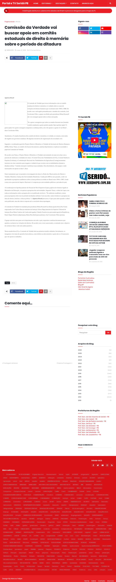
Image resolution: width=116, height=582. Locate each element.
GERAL (18, 525)
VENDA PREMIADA (64, 570)
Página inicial (9, 22)
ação (67, 474)
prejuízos (45, 553)
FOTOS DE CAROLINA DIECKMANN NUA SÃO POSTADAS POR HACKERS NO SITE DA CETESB (99, 239)
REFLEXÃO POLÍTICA (9, 559)
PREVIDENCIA (7, 556)
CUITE (86, 498)
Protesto (32, 556)
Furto (97, 522)
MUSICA (88, 539)
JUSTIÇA (24, 536)
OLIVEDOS (38, 546)
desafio (63, 505)
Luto (71, 536)
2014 (94, 390)
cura (100, 498)
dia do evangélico (78, 508)
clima (88, 491)
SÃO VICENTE (108, 559)
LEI (30, 536)
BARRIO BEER (32, 485)
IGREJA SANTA (25, 529)
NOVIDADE (92, 542)
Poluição (13, 553)
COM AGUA (27, 495)
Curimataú (17, 502)
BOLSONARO (25, 488)
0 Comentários (35, 50)
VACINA (54, 570)
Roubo (91, 559)
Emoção (18, 515)
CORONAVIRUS (44, 498)
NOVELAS (83, 542)
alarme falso (25, 478)
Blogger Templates (30, 576)
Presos (97, 553)
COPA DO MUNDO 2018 (19, 498)
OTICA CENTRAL (107, 546)
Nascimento (106, 539)
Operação (56, 546)
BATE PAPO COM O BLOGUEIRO (48, 485)
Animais (77, 478)
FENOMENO (15, 522)
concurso (79, 495)
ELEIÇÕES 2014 (55, 512)
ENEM (56, 515)
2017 (94, 380)
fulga (91, 522)
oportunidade (74, 546)
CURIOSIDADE (27, 502)
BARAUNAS (23, 485)
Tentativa (55, 566)
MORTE (25, 539)
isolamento (56, 532)
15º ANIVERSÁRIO (11, 474)
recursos (93, 556)
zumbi (110, 570)
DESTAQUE (19, 508)
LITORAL (36, 536)
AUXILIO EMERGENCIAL (10, 485)
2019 (94, 373)
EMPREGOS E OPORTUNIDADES (33, 515)
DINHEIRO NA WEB (100, 508)
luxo (77, 536)
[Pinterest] (41, 58)
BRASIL (18, 22)
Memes (5, 539)
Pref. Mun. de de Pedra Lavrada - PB (92, 421)
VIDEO (74, 570)
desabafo (46, 505)
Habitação (66, 525)
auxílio (99, 481)
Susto (22, 566)
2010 (94, 400)
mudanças (34, 539)
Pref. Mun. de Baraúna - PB (88, 430)
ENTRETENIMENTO (97, 515)
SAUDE (35, 563)
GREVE (58, 525)
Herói (74, 525)
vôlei (95, 570)
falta (91, 519)
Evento (48, 519)
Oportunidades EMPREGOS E (90, 546)
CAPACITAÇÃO (47, 491)
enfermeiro (64, 515)
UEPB (4, 570)
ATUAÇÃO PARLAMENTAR (86, 481)
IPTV (48, 532)
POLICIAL (82, 549)
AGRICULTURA (105, 474)
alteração (51, 478)
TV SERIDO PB (105, 566)
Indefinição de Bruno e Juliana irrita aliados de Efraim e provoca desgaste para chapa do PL (59, 11)
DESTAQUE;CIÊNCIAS (31, 508)
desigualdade (8, 508)
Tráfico (69, 566)
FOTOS (65, 522)
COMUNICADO (69, 495)
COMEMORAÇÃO (39, 495)
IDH (10, 529)
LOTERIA (60, 536)
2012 (94, 397)
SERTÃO (65, 563)
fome (58, 522)
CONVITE (6, 498)
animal (84, 478)
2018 (94, 377)
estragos (40, 519)
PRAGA (31, 553)
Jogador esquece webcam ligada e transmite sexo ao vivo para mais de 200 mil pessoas (99, 254)
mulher (66, 539)
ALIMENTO (42, 478)
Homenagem (91, 525)
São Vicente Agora (85, 287)
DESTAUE (59, 508)
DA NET (52, 502)
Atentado (73, 481)
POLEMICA (57, 549)
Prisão (16, 556)
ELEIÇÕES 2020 (78, 512)
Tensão (47, 566)
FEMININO (6, 522)
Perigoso (49, 549)
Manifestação (85, 536)
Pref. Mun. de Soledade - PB (88, 432)
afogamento (85, 474)
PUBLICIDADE (51, 556)
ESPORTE (31, 519)
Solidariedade (93, 563)
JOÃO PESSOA (78, 532)
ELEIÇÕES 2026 (8, 515)
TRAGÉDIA (77, 566)
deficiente (95, 502)
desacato (55, 505)
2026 (94, 350)
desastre (92, 505)
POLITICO (107, 549)
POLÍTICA (98, 549)
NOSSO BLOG (45, 542)
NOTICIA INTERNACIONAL (70, 542)
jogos (95, 532)
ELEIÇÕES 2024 (103, 512)
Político (5, 553)
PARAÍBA (33, 549)
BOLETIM (16, 488)
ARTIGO (27, 481)
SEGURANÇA (56, 563)
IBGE (4, 529)
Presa (64, 553)
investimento (40, 532)
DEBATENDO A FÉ (76, 502)
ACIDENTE (75, 474)
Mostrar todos (84, 289)
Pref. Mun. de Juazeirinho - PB (89, 434)
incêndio (47, 529)
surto (16, 566)
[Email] (46, 58)
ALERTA (34, 478)
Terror (62, 566)
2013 (94, 394)
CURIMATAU (7, 502)
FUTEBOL (104, 522)
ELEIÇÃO (33, 512)
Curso (45, 502)
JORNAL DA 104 (104, 532)
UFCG (11, 570)
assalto (34, 481)
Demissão (104, 502)
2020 (94, 370)
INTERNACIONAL (8, 532)
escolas (24, 519)
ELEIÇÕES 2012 (43, 512)
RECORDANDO (83, 556)
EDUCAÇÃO (24, 512)
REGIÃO (20, 559)
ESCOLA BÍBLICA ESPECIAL (11, 519)
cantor (30, 491)
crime (72, 498)
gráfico (51, 525)
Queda (59, 556)
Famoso (97, 519)
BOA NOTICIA (98, 485)
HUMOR (109, 525)
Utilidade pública (43, 570)
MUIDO (42, 539)
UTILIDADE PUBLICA (29, 570)
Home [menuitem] (35, 3)
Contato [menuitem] (74, 3)
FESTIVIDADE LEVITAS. (28, 522)
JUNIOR (16, 536)
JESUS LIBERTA (67, 532)
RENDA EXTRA (51, 559)
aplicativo (101, 478)
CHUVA (82, 491)
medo (95, 536)
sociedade (73, 563)
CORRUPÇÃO (56, 498)
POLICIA (74, 549)
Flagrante (51, 522)
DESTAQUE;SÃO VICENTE (47, 508)
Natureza (26, 542)
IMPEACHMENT (36, 529)
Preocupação (55, 553)
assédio (42, 481)
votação (102, 570)
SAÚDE (42, 563)
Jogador (88, 532)
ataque (65, 481)
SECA (48, 563)
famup (105, 519)
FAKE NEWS (64, 519)
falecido (73, 519)
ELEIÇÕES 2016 (66, 512)
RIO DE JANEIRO (81, 559)
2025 (94, 353)
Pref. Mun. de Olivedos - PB (88, 426)
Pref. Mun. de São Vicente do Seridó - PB (93, 417)
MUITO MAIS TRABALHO (54, 539)
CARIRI (57, 491)
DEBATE (66, 502)
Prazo (37, 553)
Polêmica (66, 549)
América (68, 478)
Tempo (40, 566)
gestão (25, 525)
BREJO (79, 488)
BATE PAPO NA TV (65, 485)
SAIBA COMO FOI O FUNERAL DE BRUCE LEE (98, 202)
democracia (7, 505)
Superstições (7, 566)
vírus (89, 570)
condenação (89, 495)
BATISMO (75, 485)
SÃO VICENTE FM (25, 563)
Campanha (7, 491)
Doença (5, 512)
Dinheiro (89, 508)
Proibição (24, 556)
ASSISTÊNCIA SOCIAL (54, 481)
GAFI (11, 525)
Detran (67, 508)
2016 (94, 384)
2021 (94, 367)
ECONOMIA (14, 512)
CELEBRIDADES (72, 491)
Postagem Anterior (10, 363)
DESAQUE (84, 505)
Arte (21, 481)
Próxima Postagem (64, 363)
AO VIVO (92, 478)
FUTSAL (5, 525)
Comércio (50, 495)
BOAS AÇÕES (7, 488)
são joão (98, 559)
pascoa (40, 549)
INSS (110, 529)
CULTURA (93, 498)
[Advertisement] (60, 79)
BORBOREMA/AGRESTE (47, 488)
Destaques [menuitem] (60, 3)
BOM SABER (35, 488)
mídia (13, 539)
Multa (73, 539)
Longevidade (50, 536)
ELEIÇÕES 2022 (91, 512)
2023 (94, 360)
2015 (94, 387)
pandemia (18, 549)
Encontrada (48, 515)
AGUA (5, 478)
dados (59, 502)
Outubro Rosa (7, 549)
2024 (94, 357)
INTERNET (18, 532)
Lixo (42, 536)
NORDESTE (35, 542)
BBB (82, 485)
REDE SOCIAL (103, 556)
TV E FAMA (96, 566)
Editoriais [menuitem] (46, 3)
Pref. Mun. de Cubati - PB (87, 419)
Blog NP (81, 285)
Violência (82, 570)
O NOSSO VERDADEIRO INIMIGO (12, 546)
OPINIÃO (64, 546)
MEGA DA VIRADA (105, 536)
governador (34, 525)
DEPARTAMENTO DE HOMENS (31, 505)
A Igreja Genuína (38, 474)
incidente (55, 529)
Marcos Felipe (16, 578)
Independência (66, 529)
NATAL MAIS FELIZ (15, 542)
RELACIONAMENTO (30, 559)
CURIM (107, 498)
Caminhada (98, 488)
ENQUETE (86, 515)
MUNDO (80, 539)
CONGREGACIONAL (102, 495)
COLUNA (95, 491)
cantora (37, 491)
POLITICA (90, 549)
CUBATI (79, 498)
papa (26, 549)
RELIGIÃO (42, 559)
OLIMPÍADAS (28, 546)
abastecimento (51, 474)
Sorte (102, 563)
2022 (94, 363)
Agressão (95, 474)
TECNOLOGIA (31, 566)
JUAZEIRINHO (7, 536)
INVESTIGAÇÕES (28, 532)
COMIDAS (59, 495)
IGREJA (16, 529)
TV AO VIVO (86, 566)
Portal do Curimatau (86, 278)
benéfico (88, 485)
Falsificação (83, 519)
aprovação (6, 481)
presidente (82, 553)
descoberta (101, 505)
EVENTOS (55, 519)
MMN (19, 539)
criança (65, 498)
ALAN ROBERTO (14, 478)
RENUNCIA (61, 559)
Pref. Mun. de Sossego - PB (88, 428)
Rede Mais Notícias (85, 280)
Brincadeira (87, 488)
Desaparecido (73, 505)
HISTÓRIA (81, 525)
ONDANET (47, 546)
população (22, 553)
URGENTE (18, 570)
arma (15, 481)
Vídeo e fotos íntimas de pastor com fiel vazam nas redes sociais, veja (100, 213)
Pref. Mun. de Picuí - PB (86, 423)
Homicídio (101, 525)
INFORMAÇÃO (89, 529)
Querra (67, 556)
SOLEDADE (83, 563)
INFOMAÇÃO (78, 529)
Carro (63, 491)
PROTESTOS (40, 556)
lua (66, 536)
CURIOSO (37, 502)
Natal (5, 542)
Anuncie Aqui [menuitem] (87, 3)
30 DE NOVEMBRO (24, 474)
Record (74, 556)
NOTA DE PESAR (55, 542)
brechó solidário (69, 488)
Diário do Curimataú (86, 282)
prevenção (105, 553)
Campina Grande (19, 491)
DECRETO (86, 502)
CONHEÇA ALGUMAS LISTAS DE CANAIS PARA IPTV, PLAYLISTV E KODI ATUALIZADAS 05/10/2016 (99, 225)
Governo (43, 525)
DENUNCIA (17, 505)
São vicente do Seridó (10, 563)
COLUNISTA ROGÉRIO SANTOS (12, 495)
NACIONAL (96, 539)
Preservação (72, 553)
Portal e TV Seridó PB (15, 3)
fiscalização (41, 522)
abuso (61, 474)
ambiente (60, 478)
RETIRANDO (70, 559)
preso (91, 553)
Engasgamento (76, 515)
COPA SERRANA (33, 498)
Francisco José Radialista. (78, 522)
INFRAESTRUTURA (101, 529)
